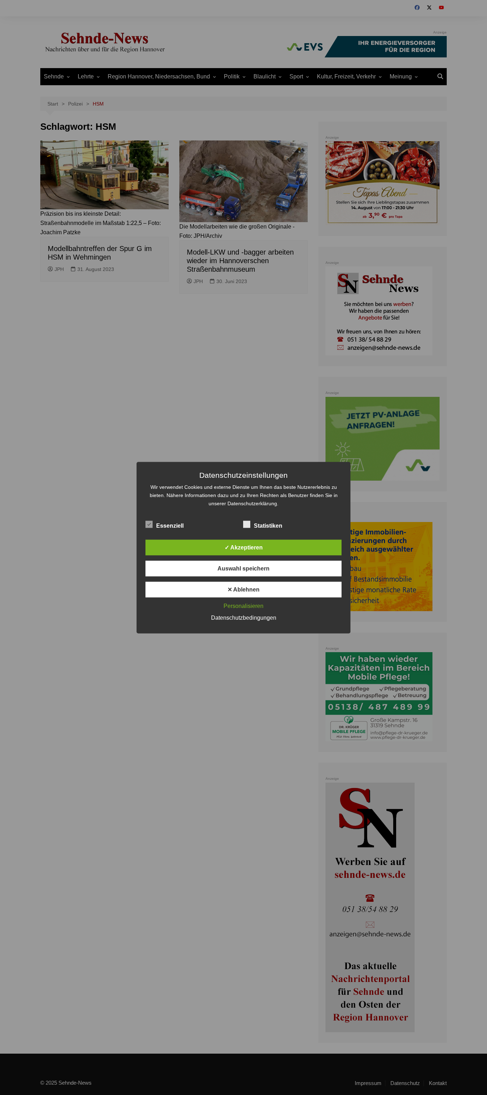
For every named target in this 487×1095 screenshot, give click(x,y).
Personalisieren (243, 606)
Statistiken (268, 525)
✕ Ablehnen (243, 589)
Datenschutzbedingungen (243, 617)
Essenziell (170, 525)
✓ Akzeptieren (244, 547)
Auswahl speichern (243, 568)
